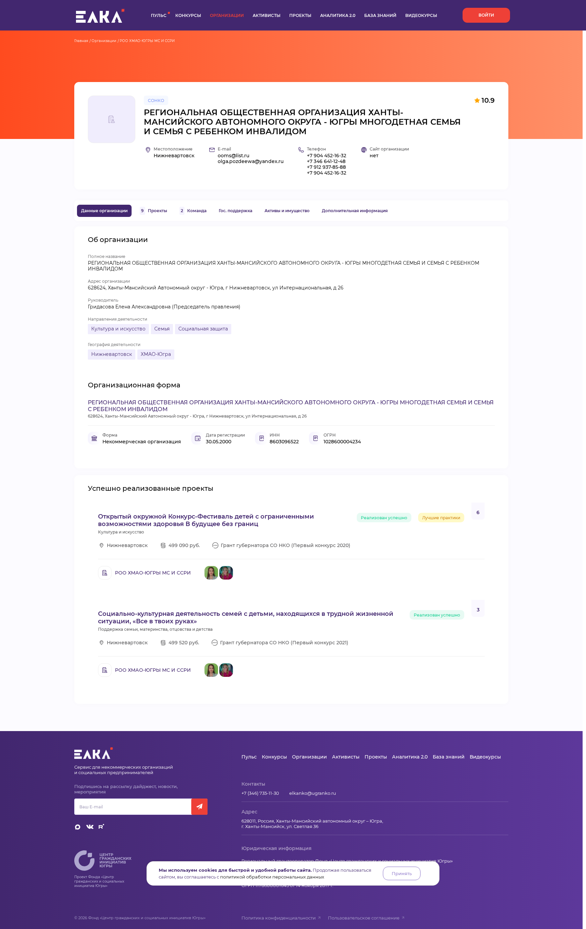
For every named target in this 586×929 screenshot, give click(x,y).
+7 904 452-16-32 (326, 156)
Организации (227, 15)
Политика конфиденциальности (278, 918)
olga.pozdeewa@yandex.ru (251, 161)
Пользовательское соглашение (363, 918)
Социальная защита (203, 329)
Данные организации (104, 210)
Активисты (266, 15)
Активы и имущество (287, 210)
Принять (402, 873)
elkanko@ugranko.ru (312, 793)
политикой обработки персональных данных (272, 877)
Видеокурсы (421, 15)
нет (374, 156)
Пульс (159, 15)
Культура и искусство (118, 329)
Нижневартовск (111, 354)
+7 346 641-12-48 (326, 161)
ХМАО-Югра (156, 354)
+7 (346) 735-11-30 (260, 793)
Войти (486, 15)
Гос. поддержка (235, 210)
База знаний (380, 15)
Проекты (300, 15)
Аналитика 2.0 (337, 15)
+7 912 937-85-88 (326, 167)
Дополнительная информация (355, 210)
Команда (194, 210)
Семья (162, 329)
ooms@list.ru (233, 156)
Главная (81, 41)
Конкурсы (188, 15)
